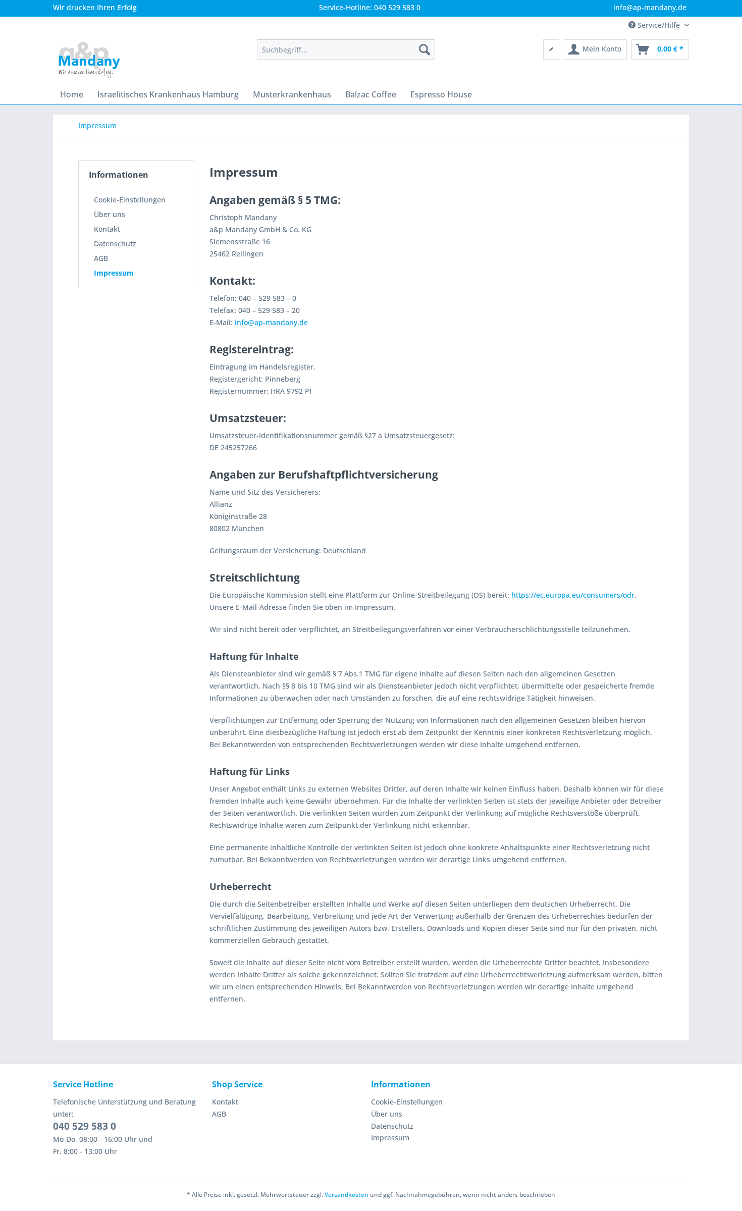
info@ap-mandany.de (271, 322)
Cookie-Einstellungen (130, 199)
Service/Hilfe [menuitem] (658, 25)
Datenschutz (115, 243)
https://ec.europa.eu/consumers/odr (572, 595)
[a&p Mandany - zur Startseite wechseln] (89, 59)
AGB (101, 258)
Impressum (114, 273)
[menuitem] (346, 49)
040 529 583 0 (84, 1126)
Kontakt (107, 229)
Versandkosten (346, 1194)
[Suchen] (424, 49)
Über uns (109, 214)
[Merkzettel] (551, 49)
